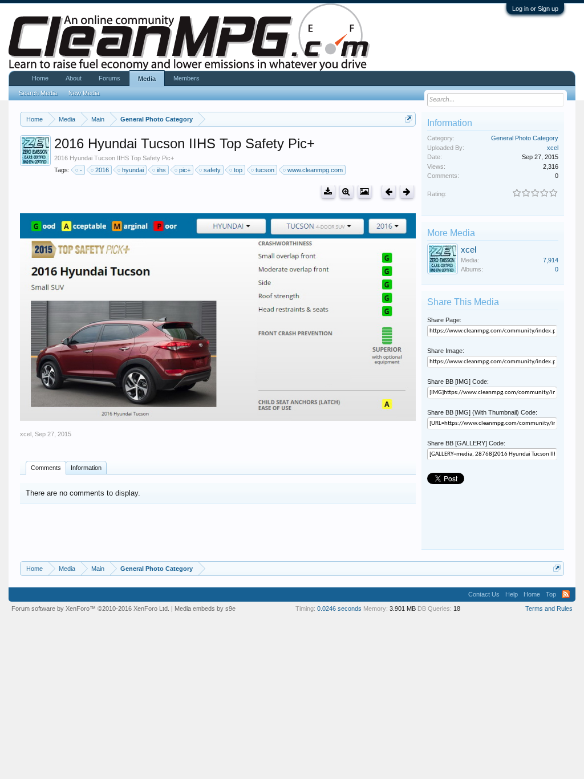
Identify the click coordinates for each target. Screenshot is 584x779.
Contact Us (484, 594)
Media (147, 78)
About (74, 78)
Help (511, 594)
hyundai (133, 170)
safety (212, 170)
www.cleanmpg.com (315, 170)
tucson (265, 170)
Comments (46, 467)
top (238, 170)
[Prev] (389, 192)
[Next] (407, 192)
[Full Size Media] (346, 192)
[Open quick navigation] (408, 119)
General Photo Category (524, 138)
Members (186, 78)
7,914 (550, 260)
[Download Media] (328, 192)
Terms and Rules (549, 608)
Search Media (38, 93)
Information (86, 467)
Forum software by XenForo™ (90, 608)
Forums (109, 78)
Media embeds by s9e (205, 608)
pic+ (184, 170)
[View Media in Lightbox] (365, 192)
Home (40, 78)
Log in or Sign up (535, 8)
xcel (25, 434)
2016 (102, 170)
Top (551, 594)
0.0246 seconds (339, 608)
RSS (566, 594)
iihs (161, 170)
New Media (83, 93)
